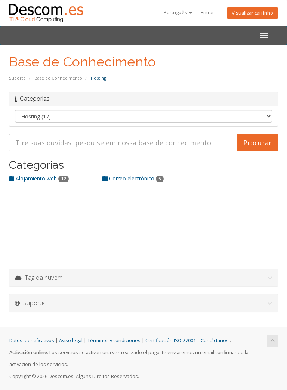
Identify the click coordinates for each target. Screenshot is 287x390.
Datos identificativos (31, 340)
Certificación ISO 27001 (170, 340)
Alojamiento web (40, 178)
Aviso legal (71, 340)
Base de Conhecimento (58, 78)
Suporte (17, 78)
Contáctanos (215, 340)
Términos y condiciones (114, 340)
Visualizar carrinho (252, 13)
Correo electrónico (134, 178)
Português (176, 12)
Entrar (207, 12)
